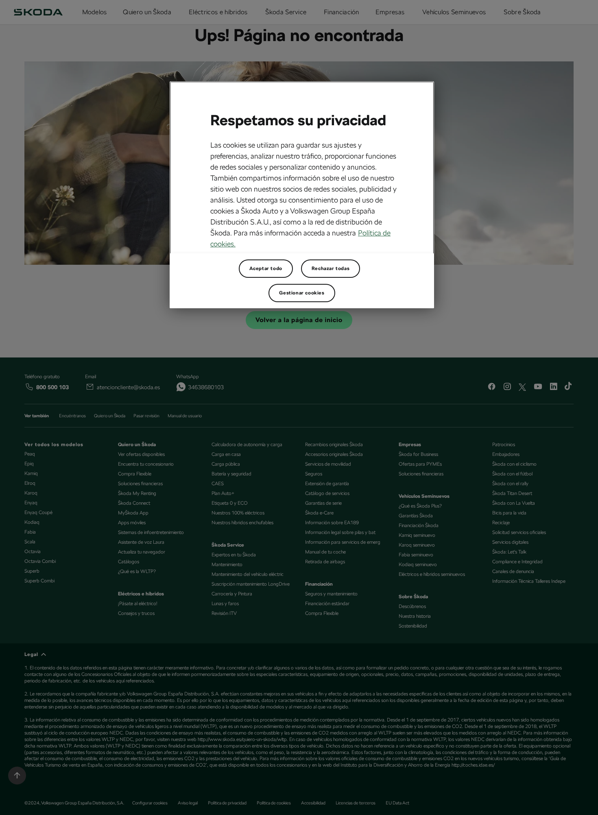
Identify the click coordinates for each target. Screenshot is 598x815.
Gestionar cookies (301, 293)
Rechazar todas (330, 268)
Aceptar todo (265, 268)
